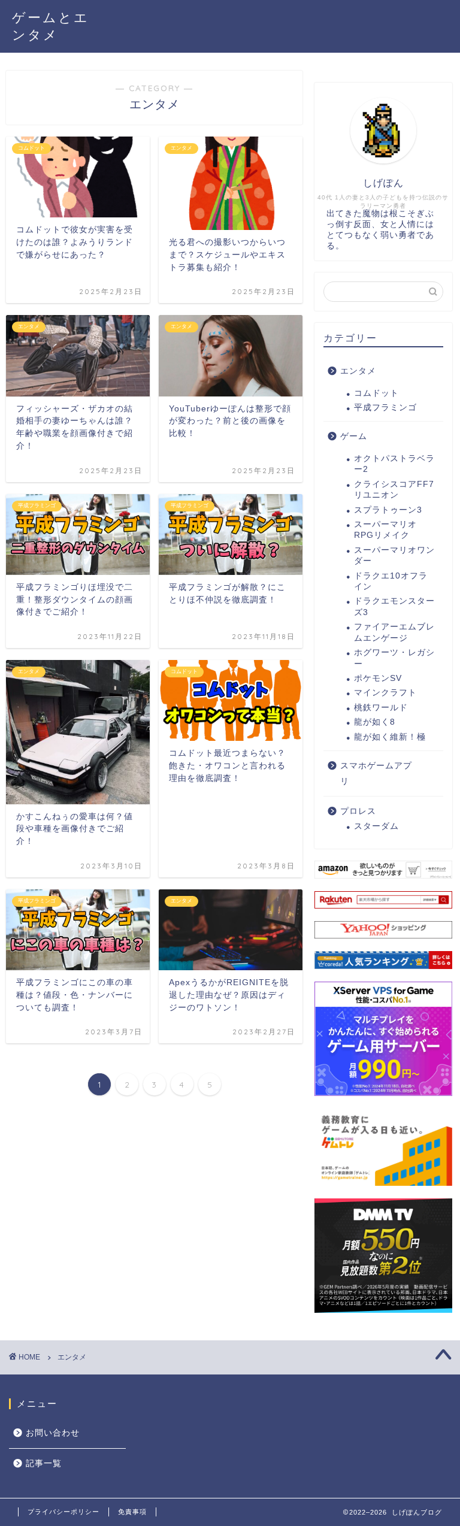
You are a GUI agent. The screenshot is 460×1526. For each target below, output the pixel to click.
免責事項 (132, 1511)
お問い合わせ (53, 1432)
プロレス (358, 811)
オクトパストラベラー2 (394, 464)
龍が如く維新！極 (390, 736)
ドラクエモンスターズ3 (394, 606)
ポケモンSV (378, 678)
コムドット (376, 393)
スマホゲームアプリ (376, 773)
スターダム (376, 826)
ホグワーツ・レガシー (394, 658)
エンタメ (358, 371)
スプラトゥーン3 (388, 509)
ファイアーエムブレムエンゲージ (394, 632)
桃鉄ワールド (381, 707)
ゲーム (353, 436)
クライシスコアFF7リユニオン (394, 489)
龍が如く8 (374, 721)
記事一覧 (44, 1463)
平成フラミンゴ (385, 407)
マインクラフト (385, 692)
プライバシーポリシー (63, 1511)
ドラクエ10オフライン (391, 581)
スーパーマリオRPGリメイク (385, 530)
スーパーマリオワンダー (394, 555)
